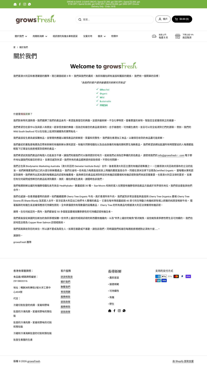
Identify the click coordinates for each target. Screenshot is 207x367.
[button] (182, 19)
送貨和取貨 (67, 276)
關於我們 (65, 281)
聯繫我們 (65, 286)
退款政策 (65, 301)
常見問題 (65, 291)
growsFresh (33, 361)
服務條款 (65, 296)
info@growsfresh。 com (171, 155)
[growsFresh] (35, 20)
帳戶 (165, 19)
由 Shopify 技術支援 (183, 361)
